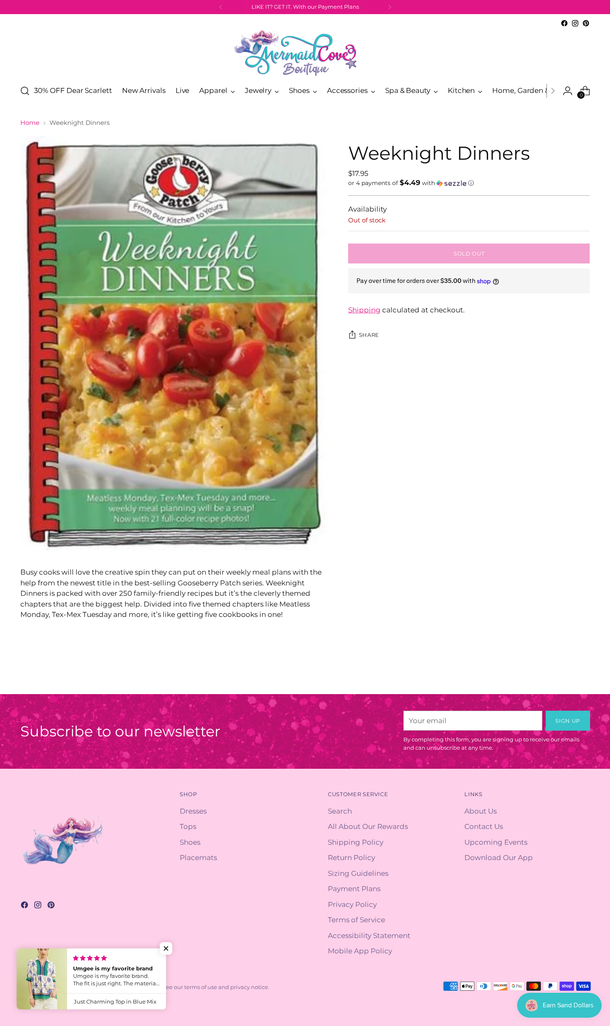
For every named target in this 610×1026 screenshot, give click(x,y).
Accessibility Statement (369, 935)
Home (29, 123)
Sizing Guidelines (358, 873)
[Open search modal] (25, 91)
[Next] (390, 7)
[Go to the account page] (567, 91)
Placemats (198, 857)
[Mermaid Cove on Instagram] (575, 23)
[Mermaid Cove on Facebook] (564, 23)
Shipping (364, 310)
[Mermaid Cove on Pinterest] (586, 23)
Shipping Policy (355, 842)
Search (340, 811)
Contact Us (483, 826)
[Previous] (221, 7)
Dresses (193, 811)
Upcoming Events (495, 842)
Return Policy (351, 857)
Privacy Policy (352, 904)
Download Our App (498, 857)
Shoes (190, 842)
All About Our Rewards (368, 826)
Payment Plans (354, 889)
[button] (469, 183)
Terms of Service (356, 920)
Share (369, 334)
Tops (188, 826)
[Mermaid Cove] (305, 53)
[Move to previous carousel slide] (564, 679)
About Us (480, 811)
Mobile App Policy (360, 951)
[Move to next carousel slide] (583, 678)
